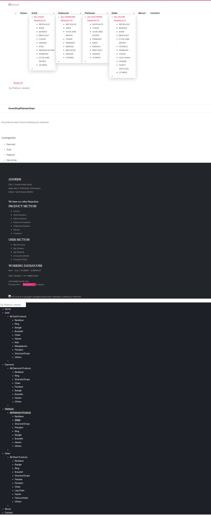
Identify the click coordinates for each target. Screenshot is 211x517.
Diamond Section (22, 222)
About (141, 13)
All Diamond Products (20, 368)
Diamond (63, 13)
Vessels (123, 46)
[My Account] (10, 98)
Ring (41, 28)
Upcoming (11, 160)
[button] (10, 45)
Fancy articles (21, 498)
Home (23, 13)
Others (43, 65)
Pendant (44, 54)
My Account (19, 244)
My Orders (18, 248)
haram (123, 61)
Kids (41, 46)
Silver (115, 13)
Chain (42, 39)
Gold (34, 13)
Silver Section (20, 218)
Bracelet (44, 35)
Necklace (44, 24)
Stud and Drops (22, 353)
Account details (21, 255)
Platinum (90, 13)
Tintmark (76, 296)
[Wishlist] (17, 98)
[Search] (37, 88)
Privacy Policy (20, 259)
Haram (42, 42)
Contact (155, 13)
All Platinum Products (20, 413)
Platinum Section (21, 226)
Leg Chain (124, 57)
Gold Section (19, 214)
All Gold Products (18, 316)
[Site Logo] (13, 4)
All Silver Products (18, 457)
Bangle (43, 31)
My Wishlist (18, 252)
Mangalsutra (47, 50)
